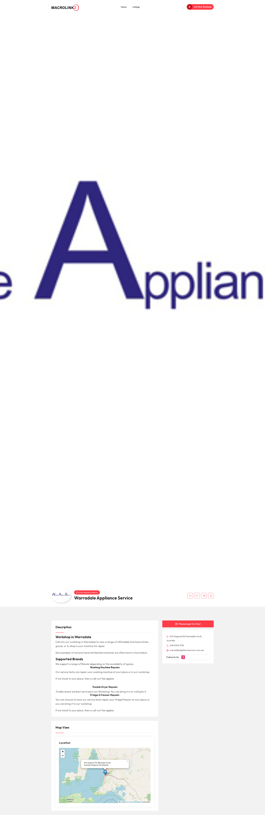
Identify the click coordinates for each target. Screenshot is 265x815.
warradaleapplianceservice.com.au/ (186, 650)
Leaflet (123, 802)
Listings (136, 7)
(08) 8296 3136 (176, 645)
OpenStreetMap (135, 802)
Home (124, 7)
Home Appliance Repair (88, 592)
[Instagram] (183, 657)
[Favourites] (197, 595)
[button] (105, 773)
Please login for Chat (190, 624)
